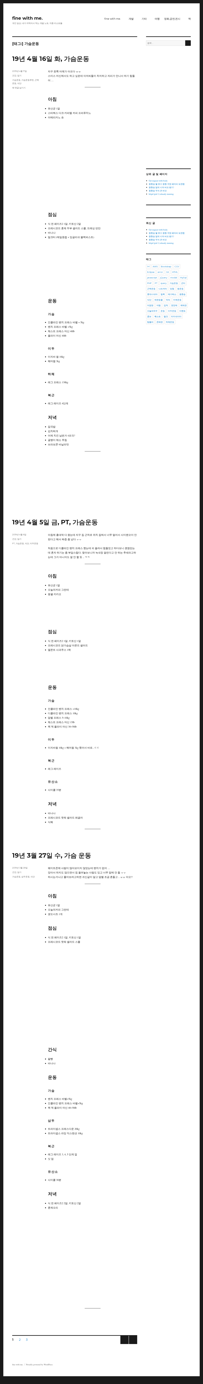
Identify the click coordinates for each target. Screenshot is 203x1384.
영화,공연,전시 (172, 18)
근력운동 (151, 288)
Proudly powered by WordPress (39, 1364)
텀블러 (150, 322)
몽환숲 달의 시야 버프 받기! (161, 187)
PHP (149, 283)
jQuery (163, 277)
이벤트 (182, 311)
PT (13, 543)
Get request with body (158, 180)
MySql (183, 277)
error (160, 272)
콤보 (149, 316)
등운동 (180, 288)
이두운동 (34, 543)
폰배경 (160, 322)
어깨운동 (177, 299)
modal (173, 277)
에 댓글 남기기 (19, 87)
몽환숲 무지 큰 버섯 (158, 190)
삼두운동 (25, 876)
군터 (183, 283)
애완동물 (158, 299)
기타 (144, 18)
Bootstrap (166, 266)
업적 (166, 305)
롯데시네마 (152, 294)
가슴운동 (16, 80)
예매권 (183, 305)
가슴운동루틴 (27, 80)
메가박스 (172, 294)
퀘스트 (157, 316)
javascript (152, 277)
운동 (163, 311)
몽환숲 (182, 294)
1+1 (148, 266)
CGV (176, 266)
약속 (168, 299)
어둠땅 (150, 305)
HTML (175, 272)
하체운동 (170, 322)
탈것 (166, 316)
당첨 (172, 288)
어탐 (159, 305)
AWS (155, 266)
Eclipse (150, 272)
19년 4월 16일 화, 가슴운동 (50, 58)
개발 (131, 18)
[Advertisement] (75, 493)
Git (167, 272)
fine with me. (27, 18)
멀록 (163, 294)
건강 (14, 75)
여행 (157, 18)
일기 (19, 75)
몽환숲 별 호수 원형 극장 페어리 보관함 (167, 184)
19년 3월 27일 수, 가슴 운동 (51, 855)
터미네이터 (176, 316)
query (163, 283)
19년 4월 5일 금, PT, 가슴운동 (55, 522)
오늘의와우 (152, 311)
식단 (19, 83)
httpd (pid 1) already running (161, 194)
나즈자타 (163, 288)
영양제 (174, 305)
